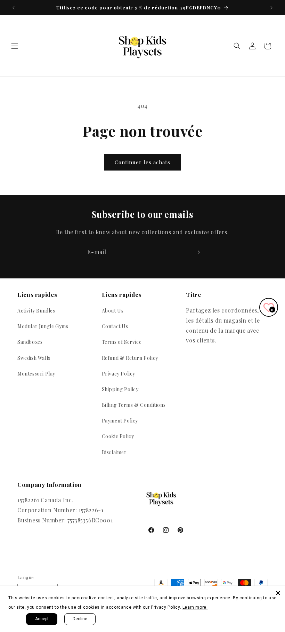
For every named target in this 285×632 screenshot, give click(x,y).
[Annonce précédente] (13, 7)
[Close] (278, 593)
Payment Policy (120, 420)
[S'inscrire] (197, 252)
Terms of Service (122, 342)
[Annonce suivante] (271, 7)
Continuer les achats (142, 162)
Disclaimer (114, 452)
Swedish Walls (33, 358)
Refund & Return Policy (130, 358)
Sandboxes (29, 342)
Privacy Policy (118, 373)
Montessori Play (36, 373)
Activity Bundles (36, 310)
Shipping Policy (120, 389)
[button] (14, 46)
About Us (113, 310)
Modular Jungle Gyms (42, 326)
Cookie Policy (118, 436)
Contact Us (115, 326)
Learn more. (195, 607)
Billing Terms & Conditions (134, 405)
